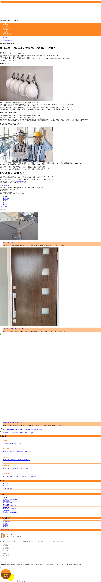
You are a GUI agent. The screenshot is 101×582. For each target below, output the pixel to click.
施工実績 (8, 7)
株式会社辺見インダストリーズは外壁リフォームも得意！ (19, 476)
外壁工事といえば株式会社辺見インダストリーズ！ (17, 451)
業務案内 (8, 6)
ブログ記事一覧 (7, 488)
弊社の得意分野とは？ (9, 242)
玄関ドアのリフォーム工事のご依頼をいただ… (16, 328)
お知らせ (5, 483)
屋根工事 (5, 526)
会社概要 (8, 11)
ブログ (8, 12)
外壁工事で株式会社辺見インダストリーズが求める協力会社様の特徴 (22, 429)
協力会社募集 (7, 40)
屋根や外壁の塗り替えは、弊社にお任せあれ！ (16, 460)
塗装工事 (5, 523)
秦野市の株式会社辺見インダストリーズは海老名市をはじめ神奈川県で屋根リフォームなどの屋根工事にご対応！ (32, 541)
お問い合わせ (10, 14)
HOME (8, 4)
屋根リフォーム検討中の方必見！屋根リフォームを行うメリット (21, 433)
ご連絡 (37, 169)
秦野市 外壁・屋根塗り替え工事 (12, 422)
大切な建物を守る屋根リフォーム (12, 443)
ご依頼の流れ (10, 9)
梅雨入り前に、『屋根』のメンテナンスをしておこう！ (19, 468)
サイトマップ (10, 16)
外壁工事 (5, 525)
